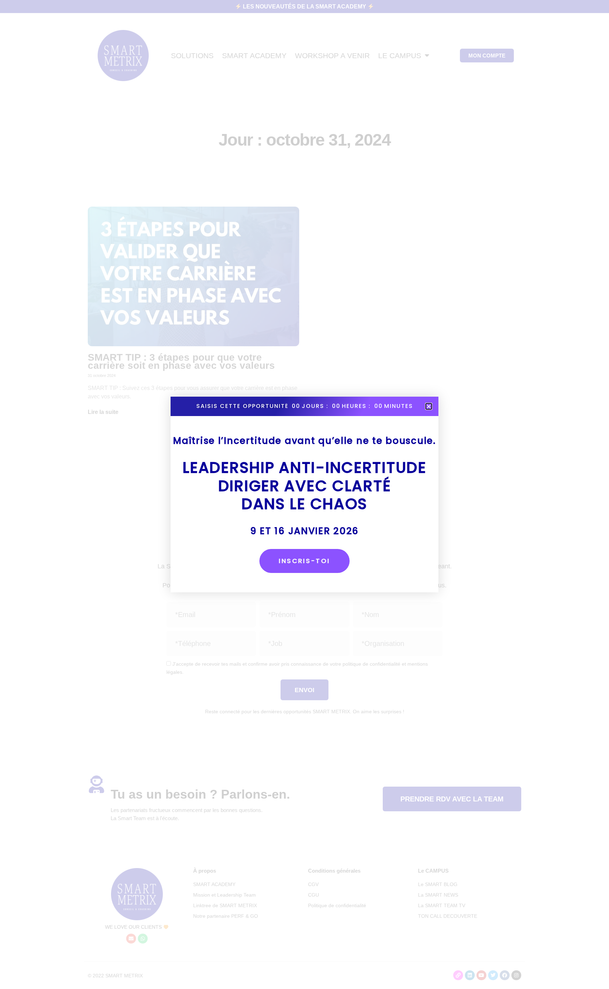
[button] (428, 406)
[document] (304, 494)
